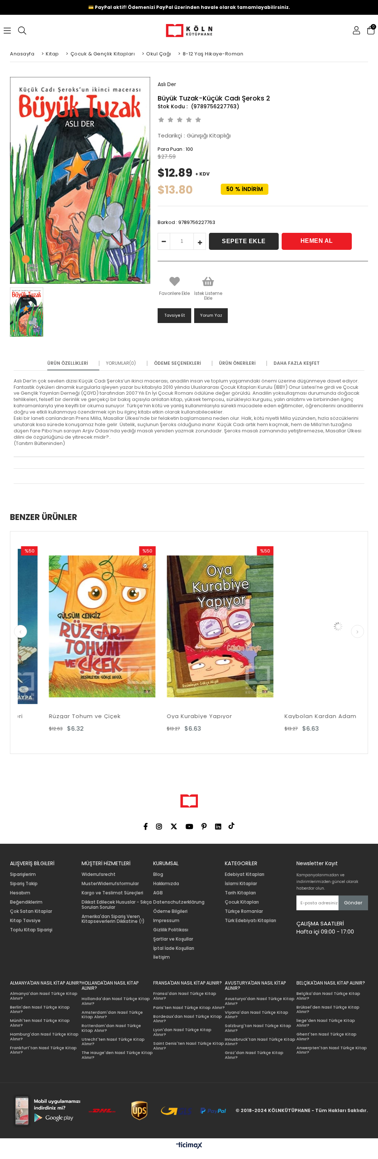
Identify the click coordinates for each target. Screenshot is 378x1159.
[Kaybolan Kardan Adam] (300, 626)
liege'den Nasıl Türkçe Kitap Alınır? (325, 1022)
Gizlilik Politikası (170, 929)
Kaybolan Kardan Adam (283, 716)
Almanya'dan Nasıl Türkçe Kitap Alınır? (44, 995)
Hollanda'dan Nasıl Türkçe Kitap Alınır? (116, 1001)
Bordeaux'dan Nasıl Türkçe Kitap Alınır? (187, 1018)
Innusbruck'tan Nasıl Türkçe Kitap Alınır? (260, 1041)
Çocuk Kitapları (242, 902)
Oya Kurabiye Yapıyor (161, 716)
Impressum (166, 920)
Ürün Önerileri (237, 363)
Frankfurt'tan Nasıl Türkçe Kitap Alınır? (43, 1050)
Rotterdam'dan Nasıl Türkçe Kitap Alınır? (111, 1028)
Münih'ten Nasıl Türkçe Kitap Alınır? (40, 1022)
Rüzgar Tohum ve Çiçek (46, 716)
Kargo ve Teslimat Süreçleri (112, 892)
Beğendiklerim (26, 902)
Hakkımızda (166, 883)
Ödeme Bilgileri (170, 911)
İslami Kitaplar (241, 883)
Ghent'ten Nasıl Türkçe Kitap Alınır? (326, 1036)
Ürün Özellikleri (67, 363)
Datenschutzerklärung (179, 902)
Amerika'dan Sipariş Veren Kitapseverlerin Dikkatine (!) (113, 919)
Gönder (353, 902)
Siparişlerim (23, 874)
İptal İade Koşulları (173, 948)
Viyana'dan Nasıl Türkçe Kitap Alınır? (256, 1014)
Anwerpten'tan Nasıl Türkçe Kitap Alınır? (331, 1050)
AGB (158, 892)
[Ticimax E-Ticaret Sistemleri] (189, 1145)
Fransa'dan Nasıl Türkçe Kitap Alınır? (184, 995)
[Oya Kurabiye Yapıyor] (181, 626)
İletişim (161, 957)
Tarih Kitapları (240, 892)
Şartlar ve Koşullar (173, 939)
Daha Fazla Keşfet (297, 363)
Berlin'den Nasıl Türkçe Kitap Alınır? (40, 1009)
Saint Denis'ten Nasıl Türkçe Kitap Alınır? (188, 1045)
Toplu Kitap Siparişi (31, 929)
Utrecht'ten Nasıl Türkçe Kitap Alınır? (113, 1041)
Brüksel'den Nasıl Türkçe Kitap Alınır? (328, 1009)
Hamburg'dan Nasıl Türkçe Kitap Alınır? (44, 1036)
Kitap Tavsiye (25, 920)
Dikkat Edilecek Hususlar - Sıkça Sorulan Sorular (117, 905)
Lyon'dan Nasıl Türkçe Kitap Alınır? (182, 1032)
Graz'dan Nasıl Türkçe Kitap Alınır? (254, 1055)
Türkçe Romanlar (244, 911)
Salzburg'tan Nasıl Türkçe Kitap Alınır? (258, 1028)
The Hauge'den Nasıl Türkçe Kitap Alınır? (117, 1055)
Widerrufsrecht (99, 874)
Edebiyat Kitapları (244, 874)
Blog (158, 874)
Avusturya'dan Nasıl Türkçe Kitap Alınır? (260, 1001)
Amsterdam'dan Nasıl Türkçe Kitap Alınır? (112, 1014)
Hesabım (20, 892)
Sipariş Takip (24, 883)
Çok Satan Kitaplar (31, 911)
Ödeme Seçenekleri (177, 363)
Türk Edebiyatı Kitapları (250, 920)
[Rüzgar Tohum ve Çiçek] (64, 626)
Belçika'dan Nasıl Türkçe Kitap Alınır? (328, 995)
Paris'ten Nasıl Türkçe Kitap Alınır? (189, 1007)
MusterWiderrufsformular (110, 883)
